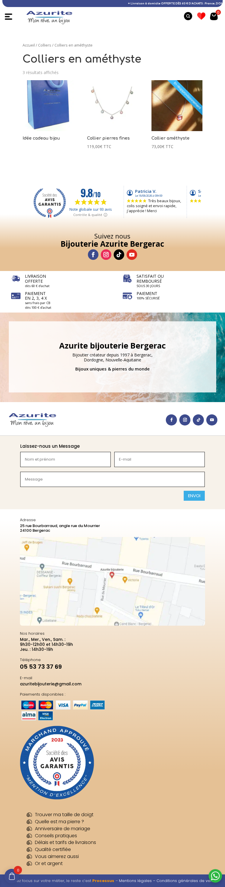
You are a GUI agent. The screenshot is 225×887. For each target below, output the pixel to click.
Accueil (29, 45)
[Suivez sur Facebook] (93, 254)
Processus (103, 880)
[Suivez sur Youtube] (132, 254)
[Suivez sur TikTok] (119, 254)
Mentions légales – (137, 880)
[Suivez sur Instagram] (106, 254)
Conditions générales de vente (186, 880)
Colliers (44, 45)
